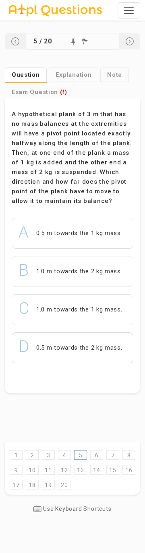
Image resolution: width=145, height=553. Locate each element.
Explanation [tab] (74, 74)
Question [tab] (26, 74)
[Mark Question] (73, 42)
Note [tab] (114, 74)
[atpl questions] (55, 10)
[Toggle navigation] (129, 10)
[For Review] (85, 42)
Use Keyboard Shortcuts (76, 509)
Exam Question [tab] (39, 92)
